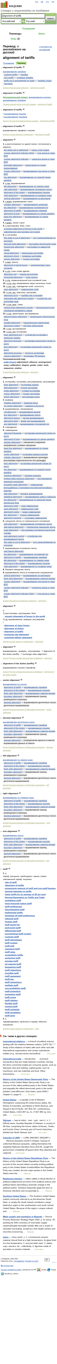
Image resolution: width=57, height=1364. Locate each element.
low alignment (10, 177)
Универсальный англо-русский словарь (19, 104)
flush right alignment (13, 578)
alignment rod (10, 274)
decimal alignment (12, 702)
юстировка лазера (30, 385)
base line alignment (13, 216)
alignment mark (11, 506)
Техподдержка (19, 1261)
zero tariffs (9, 77)
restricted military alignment (18, 637)
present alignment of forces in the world (25, 616)
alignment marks (11, 512)
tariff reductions (13, 970)
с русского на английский (45, 48)
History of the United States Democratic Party (25, 1079)
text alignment (10, 415)
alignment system (12, 326)
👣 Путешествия (7, 1265)
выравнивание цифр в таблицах (40, 497)
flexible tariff (11, 1003)
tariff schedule (12, 1009)
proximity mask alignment (15, 484)
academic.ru (11, 4)
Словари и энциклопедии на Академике (25, 10)
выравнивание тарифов (14, 71)
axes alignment (11, 289)
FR (53, 2)
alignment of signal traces (15, 265)
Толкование (8, 63)
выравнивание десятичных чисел (19, 722)
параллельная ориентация (36, 322)
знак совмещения (29, 506)
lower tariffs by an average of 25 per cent (25, 894)
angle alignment (11, 391)
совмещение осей (29, 289)
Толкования (28, 28)
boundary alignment (13, 696)
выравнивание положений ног (33, 207)
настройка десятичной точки (42, 244)
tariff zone (10, 1015)
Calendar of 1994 (11, 1138)
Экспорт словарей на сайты (11, 1270)
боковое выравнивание (31, 494)
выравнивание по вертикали (36, 198)
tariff (37, 1029)
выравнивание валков (29, 412)
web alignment (10, 189)
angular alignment (12, 442)
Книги (42, 33)
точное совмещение (29, 515)
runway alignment (12, 171)
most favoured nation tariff (18, 903)
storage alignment (12, 740)
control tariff (11, 1006)
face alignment (10, 347)
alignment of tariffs (37, 88)
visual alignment (11, 253)
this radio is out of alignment (17, 238)
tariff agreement (13, 976)
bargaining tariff (13, 967)
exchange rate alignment (16, 634)
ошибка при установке (32, 295)
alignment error (11, 295)
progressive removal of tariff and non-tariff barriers (30, 888)
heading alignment (12, 403)
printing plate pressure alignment (19, 478)
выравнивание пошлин (40, 97)
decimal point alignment (15, 244)
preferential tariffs (14, 912)
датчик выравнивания (33, 418)
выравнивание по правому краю (36, 195)
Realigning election (12, 1179)
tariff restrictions (13, 982)
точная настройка (31, 259)
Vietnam (7, 1120)
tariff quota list (12, 925)
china (5, 1237)
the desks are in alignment (16, 150)
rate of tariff (11, 882)
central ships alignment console (18, 307)
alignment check (11, 256)
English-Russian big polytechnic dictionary (20, 601)
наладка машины (33, 475)
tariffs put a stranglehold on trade (19, 80)
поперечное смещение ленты (41, 527)
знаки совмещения (31, 512)
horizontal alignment (13, 277)
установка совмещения (36, 518)
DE (42, 2)
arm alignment (10, 424)
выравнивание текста (30, 415)
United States (9, 1100)
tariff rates (10, 952)
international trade (12, 1059)
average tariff (11, 961)
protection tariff (13, 994)
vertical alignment (12, 198)
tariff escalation (13, 1012)
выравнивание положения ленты (36, 189)
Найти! (50, 18)
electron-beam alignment (15, 316)
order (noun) (10, 362)
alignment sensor (12, 418)
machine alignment (12, 475)
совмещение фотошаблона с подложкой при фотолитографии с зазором (28, 487)
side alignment (10, 494)
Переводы (15, 33)
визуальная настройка (32, 253)
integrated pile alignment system (19, 298)
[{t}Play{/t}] (24, 67)
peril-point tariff (13, 928)
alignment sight (11, 421)
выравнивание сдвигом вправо (40, 578)
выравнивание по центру (15, 684)
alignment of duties (14, 628)
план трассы (32, 277)
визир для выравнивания (33, 421)
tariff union (10, 997)
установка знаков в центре (35, 454)
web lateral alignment (14, 527)
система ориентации (33, 326)
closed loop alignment (14, 247)
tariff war (9, 979)
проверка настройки (31, 256)
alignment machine (12, 518)
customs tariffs (10, 74)
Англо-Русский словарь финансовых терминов (23, 658)
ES (47, 2)
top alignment (10, 500)
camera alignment (12, 356)
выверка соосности (35, 406)
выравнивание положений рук (34, 424)
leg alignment (10, 207)
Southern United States (14, 1196)
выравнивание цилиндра (36, 204)
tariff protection (13, 991)
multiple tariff (11, 985)
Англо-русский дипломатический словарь (20, 121)
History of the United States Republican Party (25, 1158)
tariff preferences (13, 906)
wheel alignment (11, 397)
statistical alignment (13, 497)
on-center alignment (13, 406)
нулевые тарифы (25, 77)
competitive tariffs (14, 955)
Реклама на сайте (31, 1261)
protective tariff (12, 958)
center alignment (11, 454)
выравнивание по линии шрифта (39, 213)
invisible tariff (12, 973)
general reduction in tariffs (18, 891)
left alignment (10, 186)
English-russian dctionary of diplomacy (18, 135)
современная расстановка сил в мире (22, 232)
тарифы (24, 74)
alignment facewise (12, 341)
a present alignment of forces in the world (23, 229)
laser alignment (11, 385)
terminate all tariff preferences (20, 915)
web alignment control (14, 536)
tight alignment (10, 388)
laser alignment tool (13, 335)
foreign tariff (11, 921)
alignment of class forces (17, 625)
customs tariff (12, 937)
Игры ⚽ (15, 39)
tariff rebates (11, 1000)
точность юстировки (34, 353)
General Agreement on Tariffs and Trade (25, 897)
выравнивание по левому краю (34, 186)
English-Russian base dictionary (16, 88)
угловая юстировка (31, 391)
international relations (14, 1041)
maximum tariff (12, 949)
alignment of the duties (14, 192)
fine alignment (10, 515)
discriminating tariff (15, 909)
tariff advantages (13, 940)
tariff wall (9, 946)
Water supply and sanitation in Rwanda (22, 1216)
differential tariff (13, 931)
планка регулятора (29, 274)
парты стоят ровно (40, 150)
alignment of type (12, 213)
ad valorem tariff (13, 964)
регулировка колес (31, 397)
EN (36, 2)
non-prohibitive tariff (15, 988)
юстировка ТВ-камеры (34, 356)
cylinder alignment (12, 204)
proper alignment (12, 259)
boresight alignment (13, 165)
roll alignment (10, 412)
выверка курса (31, 403)
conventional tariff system (18, 934)
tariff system (11, 943)
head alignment (11, 530)
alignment (34, 372)
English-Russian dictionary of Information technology (24, 710)
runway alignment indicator (16, 159)
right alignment (11, 195)
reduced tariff (11, 918)
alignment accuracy (13, 353)
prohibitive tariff (13, 900)
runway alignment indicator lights (19, 153)
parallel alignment (12, 322)
